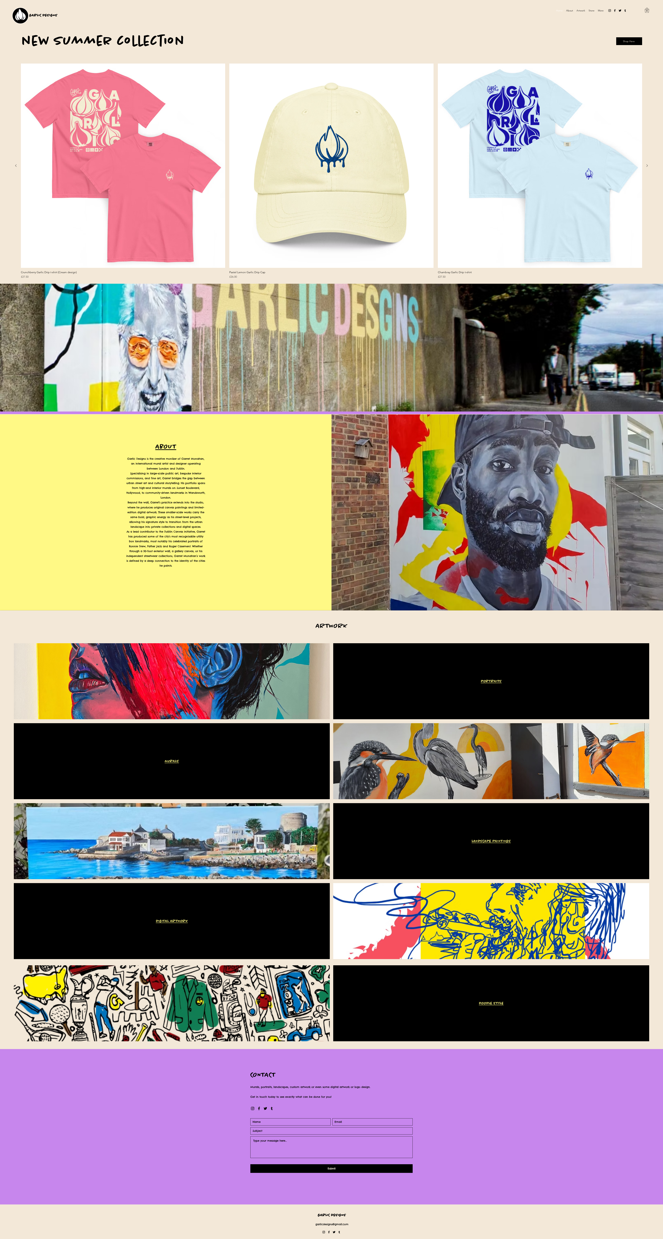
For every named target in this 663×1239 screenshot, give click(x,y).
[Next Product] (647, 166)
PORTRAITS (491, 681)
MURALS (172, 761)
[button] (647, 10)
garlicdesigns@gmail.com (331, 1224)
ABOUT (165, 446)
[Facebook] (615, 10)
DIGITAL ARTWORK (172, 921)
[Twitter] (620, 10)
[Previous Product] (16, 166)
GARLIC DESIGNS (43, 15)
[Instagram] (609, 10)
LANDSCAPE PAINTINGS (491, 841)
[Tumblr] (625, 10)
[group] (331, 171)
